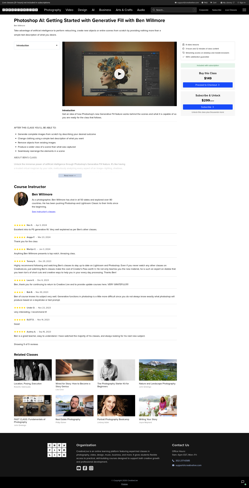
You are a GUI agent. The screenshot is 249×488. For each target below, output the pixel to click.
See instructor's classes (43, 211)
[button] (242, 481)
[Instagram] (91, 468)
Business (105, 10)
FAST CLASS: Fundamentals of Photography (29, 421)
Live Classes (231, 9)
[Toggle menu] (244, 10)
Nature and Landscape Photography (157, 383)
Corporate (203, 9)
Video (69, 10)
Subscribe (216, 9)
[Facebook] (85, 468)
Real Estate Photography (68, 419)
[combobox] (173, 10)
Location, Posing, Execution (28, 383)
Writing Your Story (148, 419)
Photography (52, 10)
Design (82, 10)
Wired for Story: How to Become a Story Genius (73, 385)
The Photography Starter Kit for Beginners (113, 385)
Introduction (22, 45)
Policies (124, 484)
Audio (141, 10)
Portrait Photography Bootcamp (113, 419)
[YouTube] (78, 468)
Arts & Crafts (124, 10)
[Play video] (119, 74)
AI (93, 10)
